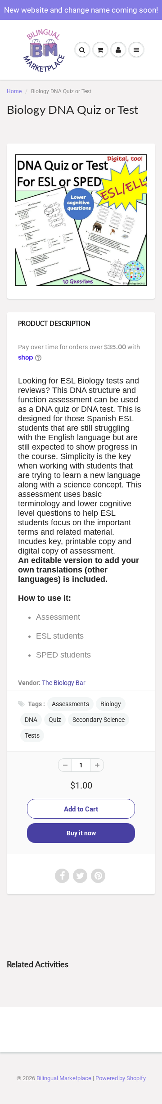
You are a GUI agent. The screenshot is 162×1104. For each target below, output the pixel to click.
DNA (31, 719)
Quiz (55, 719)
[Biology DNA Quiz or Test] (81, 220)
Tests (32, 735)
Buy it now (81, 833)
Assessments (70, 703)
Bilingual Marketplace (63, 1078)
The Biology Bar (64, 682)
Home (14, 91)
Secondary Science (98, 719)
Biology (110, 703)
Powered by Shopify (120, 1078)
